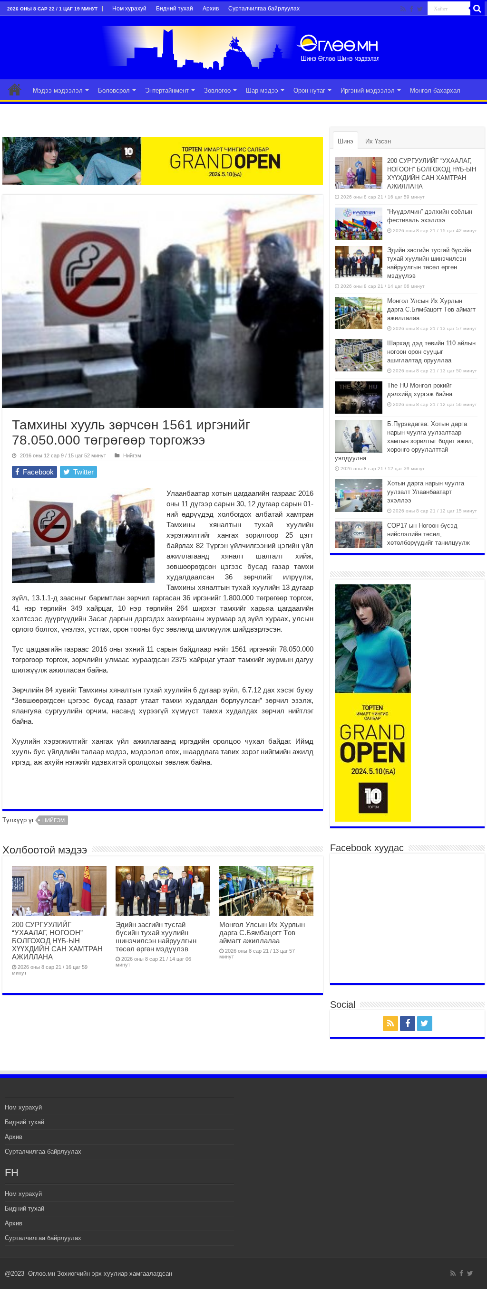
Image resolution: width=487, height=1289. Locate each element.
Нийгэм (132, 455)
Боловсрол (114, 90)
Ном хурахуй (129, 8)
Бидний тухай (174, 8)
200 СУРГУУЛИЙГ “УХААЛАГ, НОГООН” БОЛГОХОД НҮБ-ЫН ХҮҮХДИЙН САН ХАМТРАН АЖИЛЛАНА (57, 940)
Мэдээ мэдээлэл (58, 90)
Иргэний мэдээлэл (368, 90)
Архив (211, 8)
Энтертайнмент (167, 90)
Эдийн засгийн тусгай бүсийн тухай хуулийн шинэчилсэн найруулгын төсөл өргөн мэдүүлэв (156, 936)
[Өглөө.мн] (243, 46)
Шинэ (345, 141)
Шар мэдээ (262, 90)
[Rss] (403, 9)
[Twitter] (420, 9)
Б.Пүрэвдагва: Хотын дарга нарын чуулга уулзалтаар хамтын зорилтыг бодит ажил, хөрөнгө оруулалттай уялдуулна (404, 441)
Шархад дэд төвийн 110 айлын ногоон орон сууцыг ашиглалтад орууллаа (431, 352)
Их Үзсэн (378, 141)
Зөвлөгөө (217, 90)
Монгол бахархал (435, 90)
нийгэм (53, 820)
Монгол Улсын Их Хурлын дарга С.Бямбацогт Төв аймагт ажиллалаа (262, 932)
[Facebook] (411, 9)
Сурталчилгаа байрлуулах (264, 8)
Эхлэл (14, 89)
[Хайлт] (477, 8)
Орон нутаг (309, 90)
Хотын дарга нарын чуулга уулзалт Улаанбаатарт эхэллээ (425, 492)
